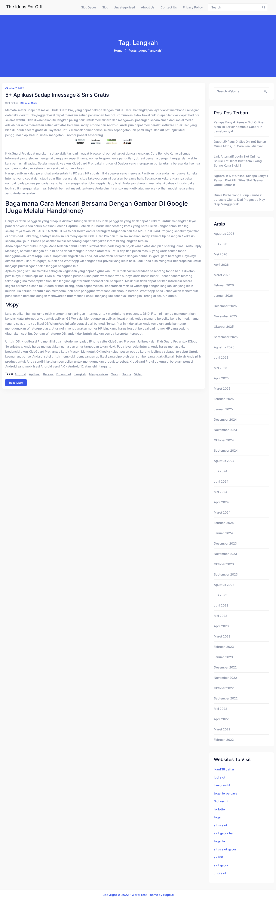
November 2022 (225, 678)
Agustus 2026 (224, 233)
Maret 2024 (222, 512)
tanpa (126, 374)
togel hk (219, 841)
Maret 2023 (222, 636)
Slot (105, 7)
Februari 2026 (224, 285)
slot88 (218, 857)
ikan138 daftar (224, 769)
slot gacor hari (224, 833)
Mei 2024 (220, 492)
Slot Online (11, 103)
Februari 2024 (224, 523)
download (63, 374)
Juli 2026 (220, 244)
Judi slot (220, 873)
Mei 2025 (220, 368)
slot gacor (221, 865)
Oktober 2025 (224, 326)
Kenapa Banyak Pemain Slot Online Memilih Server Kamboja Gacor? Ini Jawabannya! (238, 126)
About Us (148, 7)
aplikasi (34, 374)
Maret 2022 (222, 729)
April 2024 (221, 502)
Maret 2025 (222, 388)
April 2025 (221, 378)
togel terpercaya (225, 793)
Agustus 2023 (224, 585)
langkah (80, 374)
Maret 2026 (222, 275)
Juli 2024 (220, 471)
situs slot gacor (225, 849)
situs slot (220, 825)
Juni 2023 (221, 605)
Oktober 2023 (224, 564)
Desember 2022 (225, 667)
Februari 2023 (224, 647)
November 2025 (225, 316)
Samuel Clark (29, 103)
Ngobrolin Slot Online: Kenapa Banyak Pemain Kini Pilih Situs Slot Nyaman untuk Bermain (241, 180)
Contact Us (169, 7)
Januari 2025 (223, 409)
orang (115, 374)
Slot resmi (221, 801)
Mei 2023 (220, 616)
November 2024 (225, 430)
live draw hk (222, 785)
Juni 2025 (221, 357)
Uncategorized (124, 7)
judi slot (219, 777)
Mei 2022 (220, 709)
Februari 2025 (224, 399)
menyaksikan (98, 374)
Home (118, 50)
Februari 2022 (224, 740)
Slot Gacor (88, 7)
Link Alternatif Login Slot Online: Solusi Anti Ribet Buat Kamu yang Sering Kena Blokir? (238, 161)
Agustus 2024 (224, 461)
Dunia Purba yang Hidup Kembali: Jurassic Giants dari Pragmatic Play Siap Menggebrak (239, 199)
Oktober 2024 (224, 440)
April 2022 (221, 719)
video (138, 374)
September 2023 (226, 574)
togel (217, 817)
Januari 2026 (223, 295)
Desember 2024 (225, 419)
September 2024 (226, 450)
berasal (48, 374)
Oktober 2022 (224, 688)
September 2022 (226, 698)
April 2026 (221, 264)
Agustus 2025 (224, 347)
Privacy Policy (193, 7)
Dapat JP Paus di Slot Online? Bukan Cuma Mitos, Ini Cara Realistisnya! (240, 144)
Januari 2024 (223, 533)
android (20, 374)
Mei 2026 (220, 254)
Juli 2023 (220, 595)
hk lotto (219, 809)
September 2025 (226, 337)
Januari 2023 (223, 657)
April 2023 (221, 626)
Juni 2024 (221, 481)
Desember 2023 (225, 543)
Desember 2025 (225, 306)
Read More (16, 382)
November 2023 (225, 554)
